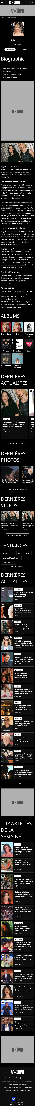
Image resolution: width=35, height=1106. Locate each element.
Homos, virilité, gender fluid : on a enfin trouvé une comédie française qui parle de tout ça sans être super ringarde (23, 947)
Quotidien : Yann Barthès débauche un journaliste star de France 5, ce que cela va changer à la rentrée (23, 978)
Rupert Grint (24, 553)
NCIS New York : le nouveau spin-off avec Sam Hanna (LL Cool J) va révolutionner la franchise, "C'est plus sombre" (23, 630)
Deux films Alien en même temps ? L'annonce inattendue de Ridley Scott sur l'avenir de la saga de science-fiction (23, 742)
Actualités (23, 49)
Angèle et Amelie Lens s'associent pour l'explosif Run (9, 526)
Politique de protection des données (17, 1084)
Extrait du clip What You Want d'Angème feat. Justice (10, 481)
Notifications (8, 1090)
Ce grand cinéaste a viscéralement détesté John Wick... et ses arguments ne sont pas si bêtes (23, 930)
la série (19, 299)
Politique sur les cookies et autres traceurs (21, 1081)
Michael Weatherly (11, 558)
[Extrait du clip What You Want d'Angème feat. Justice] (10, 475)
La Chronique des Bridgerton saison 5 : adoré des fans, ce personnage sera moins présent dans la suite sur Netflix (23, 678)
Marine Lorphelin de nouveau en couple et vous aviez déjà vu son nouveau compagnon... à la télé (23, 896)
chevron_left (2, 49)
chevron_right (33, 49)
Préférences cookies (25, 1090)
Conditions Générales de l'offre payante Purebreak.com (17, 1087)
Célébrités (8, 18)
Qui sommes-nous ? (26, 1078)
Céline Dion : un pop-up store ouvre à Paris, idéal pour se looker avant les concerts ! (23, 644)
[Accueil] (14, 2)
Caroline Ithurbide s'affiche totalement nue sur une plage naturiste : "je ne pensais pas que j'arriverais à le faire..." (23, 852)
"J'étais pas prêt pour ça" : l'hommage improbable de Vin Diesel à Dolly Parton (23, 725)
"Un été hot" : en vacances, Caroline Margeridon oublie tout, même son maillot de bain (23, 863)
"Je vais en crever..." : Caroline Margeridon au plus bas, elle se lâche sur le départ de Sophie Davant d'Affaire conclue (23, 1026)
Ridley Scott (8, 553)
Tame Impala (8, 563)
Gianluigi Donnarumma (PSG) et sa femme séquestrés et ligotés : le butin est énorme (23, 958)
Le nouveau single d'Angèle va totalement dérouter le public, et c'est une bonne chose (14, 425)
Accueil (2, 18)
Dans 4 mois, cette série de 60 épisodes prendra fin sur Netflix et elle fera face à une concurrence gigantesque (23, 774)
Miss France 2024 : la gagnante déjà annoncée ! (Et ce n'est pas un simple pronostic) (23, 911)
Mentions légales (5, 1081)
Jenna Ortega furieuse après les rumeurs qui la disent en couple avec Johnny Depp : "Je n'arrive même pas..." (23, 991)
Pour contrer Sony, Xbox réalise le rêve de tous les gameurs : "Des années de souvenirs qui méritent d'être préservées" (23, 758)
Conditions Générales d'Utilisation (11, 1078)
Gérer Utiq (15, 1090)
